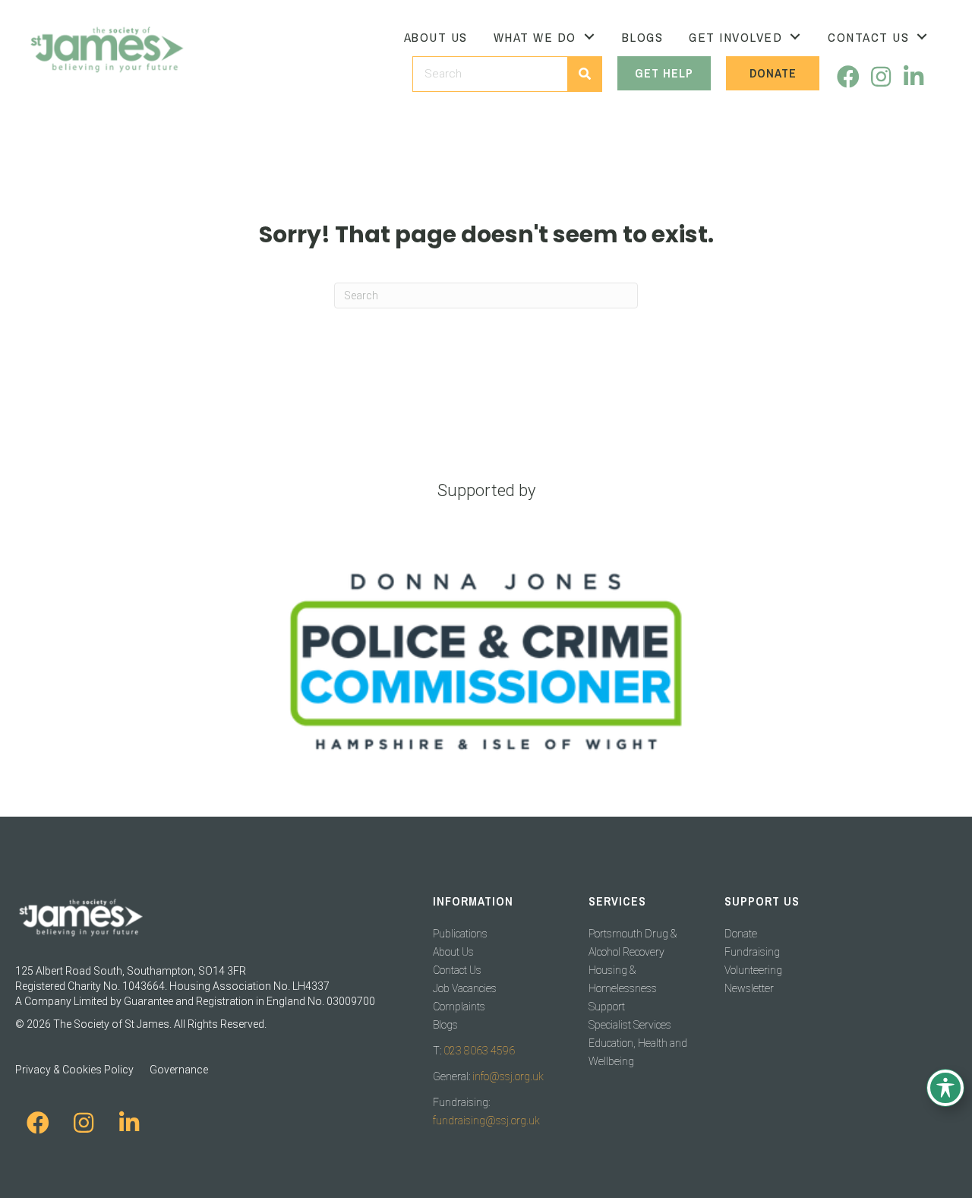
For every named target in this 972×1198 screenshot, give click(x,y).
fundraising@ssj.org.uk (486, 1120)
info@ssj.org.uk (508, 1076)
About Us (453, 952)
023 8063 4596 (479, 1051)
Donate (740, 934)
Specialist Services (630, 1025)
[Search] (584, 74)
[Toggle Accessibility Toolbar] (945, 1088)
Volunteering (753, 970)
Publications (460, 934)
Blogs (445, 1025)
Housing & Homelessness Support (623, 988)
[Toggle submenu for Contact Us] (922, 36)
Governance (179, 1070)
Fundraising (752, 952)
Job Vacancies (465, 988)
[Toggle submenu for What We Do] (589, 36)
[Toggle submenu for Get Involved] (795, 36)
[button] (848, 77)
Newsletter (749, 988)
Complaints (459, 1006)
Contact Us (457, 970)
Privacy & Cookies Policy (74, 1070)
